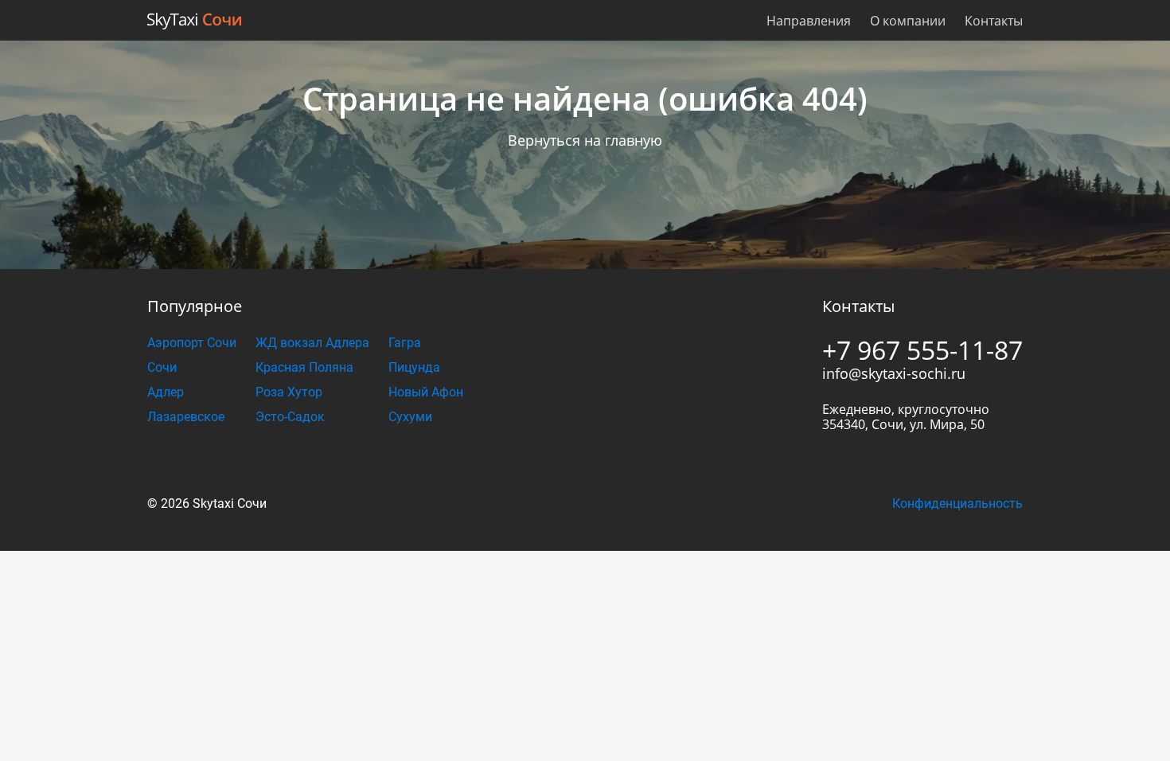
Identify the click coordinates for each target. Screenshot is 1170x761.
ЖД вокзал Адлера (312, 342)
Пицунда (414, 367)
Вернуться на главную (585, 140)
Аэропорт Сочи (191, 342)
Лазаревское (185, 416)
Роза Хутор (288, 392)
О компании (908, 20)
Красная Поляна (304, 367)
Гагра (404, 342)
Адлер (165, 392)
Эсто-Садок (290, 416)
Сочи (162, 367)
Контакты (994, 20)
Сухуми (410, 416)
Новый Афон (425, 392)
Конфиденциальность (957, 503)
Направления (808, 20)
